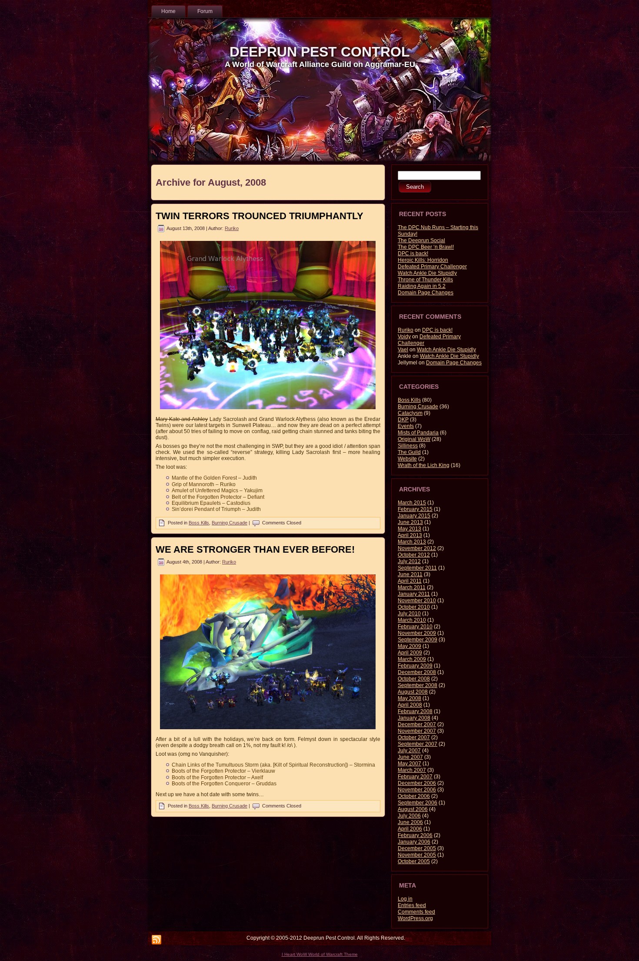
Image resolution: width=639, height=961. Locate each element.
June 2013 (410, 522)
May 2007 (409, 764)
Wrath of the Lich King (423, 465)
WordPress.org (415, 918)
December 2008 (417, 672)
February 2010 (415, 627)
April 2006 (410, 829)
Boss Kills (199, 522)
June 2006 (410, 822)
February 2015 (415, 509)
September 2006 (417, 803)
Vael (403, 350)
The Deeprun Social (421, 240)
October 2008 (414, 679)
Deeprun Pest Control (320, 52)
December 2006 (417, 783)
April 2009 (410, 653)
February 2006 (415, 835)
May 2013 (409, 529)
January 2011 (414, 594)
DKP (403, 420)
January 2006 (414, 842)
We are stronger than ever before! (255, 549)
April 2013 (410, 535)
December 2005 (417, 848)
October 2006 (414, 796)
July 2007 (409, 750)
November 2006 (417, 790)
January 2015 (414, 516)
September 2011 (417, 568)
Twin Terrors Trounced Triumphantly (259, 215)
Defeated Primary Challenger (432, 267)
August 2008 (413, 692)
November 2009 (417, 633)
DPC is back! (413, 253)
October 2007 (414, 737)
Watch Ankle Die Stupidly (427, 273)
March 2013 (412, 542)
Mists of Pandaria (418, 433)
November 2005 (417, 855)
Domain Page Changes (425, 293)
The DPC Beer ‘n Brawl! (426, 247)
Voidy (404, 337)
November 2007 (417, 731)
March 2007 (412, 770)
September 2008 (417, 685)
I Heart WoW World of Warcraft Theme (320, 954)
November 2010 (417, 600)
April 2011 (410, 581)
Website (407, 459)
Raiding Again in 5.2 (422, 286)
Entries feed (412, 905)
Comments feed (416, 912)
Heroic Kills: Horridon (423, 260)
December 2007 (417, 724)
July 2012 (409, 561)
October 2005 (414, 861)
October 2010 (414, 607)
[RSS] (156, 940)
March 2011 (412, 587)
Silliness (408, 446)
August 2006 (413, 809)
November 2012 (417, 548)
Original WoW (414, 439)
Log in (405, 899)
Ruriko (232, 228)
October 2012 (414, 555)
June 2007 (410, 757)
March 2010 (412, 620)
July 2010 (409, 614)
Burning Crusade (229, 522)
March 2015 (412, 503)
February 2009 (415, 666)
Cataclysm (410, 413)
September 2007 (417, 744)
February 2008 (415, 711)
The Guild (409, 452)
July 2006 (409, 816)
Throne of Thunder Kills (425, 280)
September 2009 (417, 640)
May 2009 (409, 646)
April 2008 (410, 705)
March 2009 (412, 659)
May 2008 (409, 698)
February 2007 (415, 777)
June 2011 (410, 574)
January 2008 (414, 718)
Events (406, 426)
